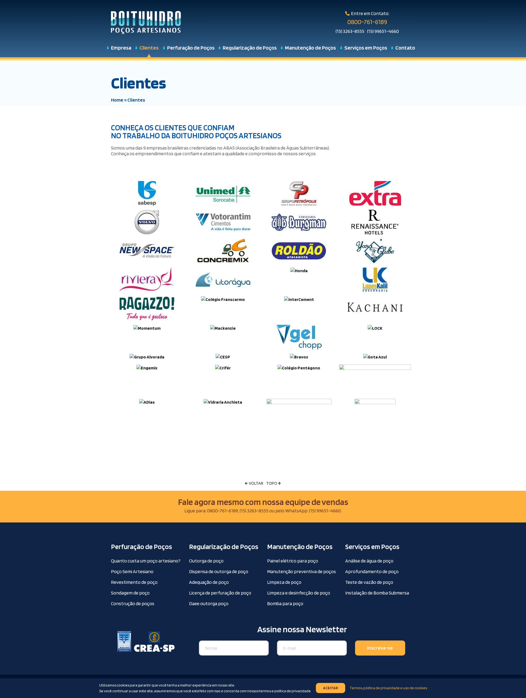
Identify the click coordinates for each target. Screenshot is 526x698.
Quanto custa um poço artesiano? (146, 561)
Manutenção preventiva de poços (301, 571)
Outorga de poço (206, 561)
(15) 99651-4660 (383, 31)
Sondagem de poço (130, 593)
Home (117, 100)
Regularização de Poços (250, 47)
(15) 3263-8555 (350, 31)
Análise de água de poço (369, 561)
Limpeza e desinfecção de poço (298, 593)
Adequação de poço (209, 582)
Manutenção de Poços (310, 47)
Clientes (149, 47)
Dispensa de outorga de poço (218, 571)
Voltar (255, 483)
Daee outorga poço (208, 603)
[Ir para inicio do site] (146, 22)
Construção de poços (132, 603)
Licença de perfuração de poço (220, 593)
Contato (405, 47)
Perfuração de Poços (191, 47)
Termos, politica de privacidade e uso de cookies (388, 688)
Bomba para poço (285, 603)
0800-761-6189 (367, 22)
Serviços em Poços (365, 47)
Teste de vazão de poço (369, 582)
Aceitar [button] (330, 688)
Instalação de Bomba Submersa (377, 593)
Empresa (121, 47)
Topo (272, 483)
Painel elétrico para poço (292, 561)
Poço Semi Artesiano (132, 571)
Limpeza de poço (284, 582)
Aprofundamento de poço (372, 571)
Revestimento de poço (134, 582)
